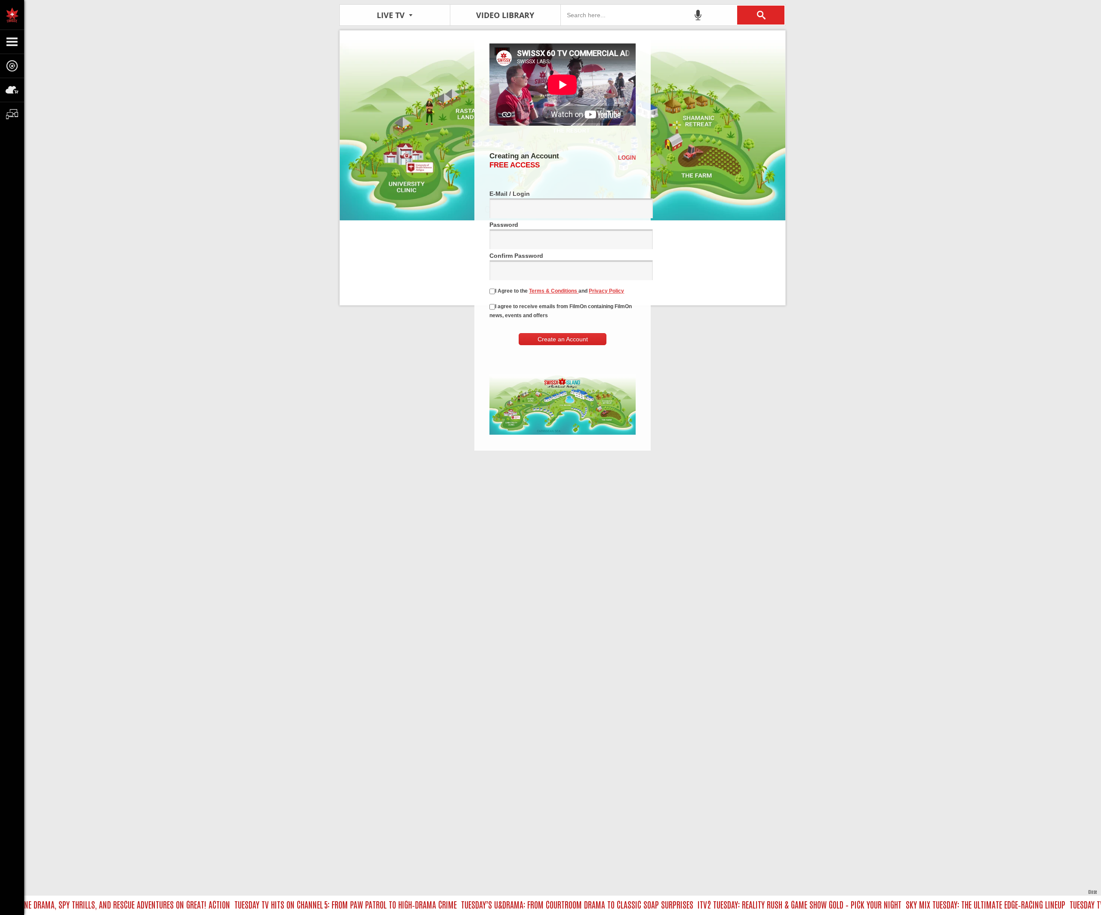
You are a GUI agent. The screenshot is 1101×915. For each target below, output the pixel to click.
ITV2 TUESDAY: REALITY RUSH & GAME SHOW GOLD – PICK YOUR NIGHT (777, 904)
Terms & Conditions (553, 291)
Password (503, 224)
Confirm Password (516, 255)
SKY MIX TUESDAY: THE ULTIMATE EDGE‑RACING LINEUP (963, 904)
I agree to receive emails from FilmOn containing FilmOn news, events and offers (560, 310)
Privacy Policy (606, 291)
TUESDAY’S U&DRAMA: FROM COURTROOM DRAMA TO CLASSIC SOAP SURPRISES (555, 904)
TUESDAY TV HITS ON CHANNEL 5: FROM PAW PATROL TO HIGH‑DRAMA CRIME (323, 904)
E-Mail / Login (509, 193)
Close (1092, 891)
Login (627, 158)
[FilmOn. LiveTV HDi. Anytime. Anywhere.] (12, 14)
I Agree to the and (559, 291)
